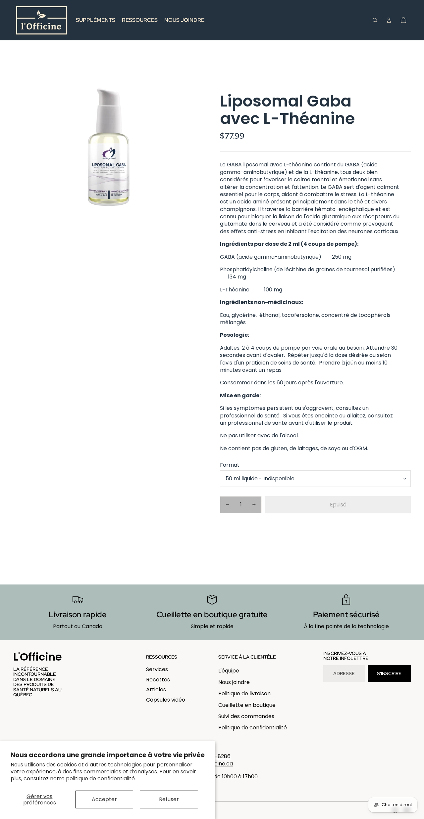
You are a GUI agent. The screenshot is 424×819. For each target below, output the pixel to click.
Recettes (158, 679)
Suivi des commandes (246, 716)
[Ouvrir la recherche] (375, 20)
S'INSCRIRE (389, 673)
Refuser (169, 799)
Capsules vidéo (165, 700)
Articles (156, 689)
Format (229, 465)
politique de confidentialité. (101, 778)
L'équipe (228, 670)
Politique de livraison (244, 693)
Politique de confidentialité (252, 727)
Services (157, 669)
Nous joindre (234, 682)
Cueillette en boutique (247, 705)
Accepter (104, 799)
